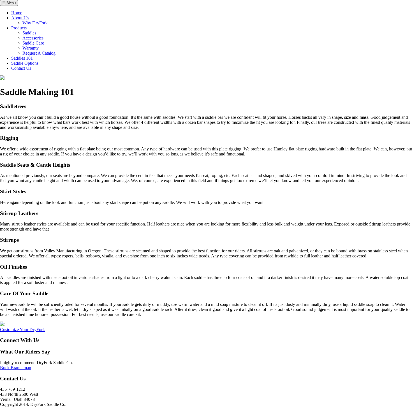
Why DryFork (35, 22)
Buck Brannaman (15, 367)
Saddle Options (24, 63)
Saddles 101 (22, 58)
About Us (20, 17)
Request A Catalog (38, 53)
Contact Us (21, 68)
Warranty (30, 48)
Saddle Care (33, 43)
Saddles (29, 33)
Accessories (32, 38)
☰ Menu (9, 3)
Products (19, 27)
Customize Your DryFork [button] (22, 329)
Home (16, 12)
